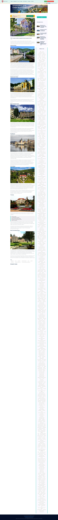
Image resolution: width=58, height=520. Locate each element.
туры (44, 62)
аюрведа (44, 421)
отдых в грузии (43, 444)
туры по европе (40, 243)
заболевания (43, 473)
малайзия (44, 60)
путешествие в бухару (41, 244)
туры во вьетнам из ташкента (41, 369)
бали (45, 72)
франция (40, 69)
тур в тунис (41, 457)
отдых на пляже (44, 185)
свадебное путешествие (40, 270)
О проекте (32, 1)
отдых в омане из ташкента (42, 467)
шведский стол (43, 225)
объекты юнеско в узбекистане (41, 484)
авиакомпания (41, 379)
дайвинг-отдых (43, 310)
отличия (45, 454)
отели (39, 80)
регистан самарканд (41, 503)
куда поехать (39, 156)
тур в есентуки (39, 386)
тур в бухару (43, 107)
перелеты (44, 429)
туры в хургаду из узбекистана (41, 282)
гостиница (45, 292)
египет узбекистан (40, 429)
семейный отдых (42, 70)
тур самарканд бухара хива (42, 280)
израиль (41, 139)
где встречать (40, 350)
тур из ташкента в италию (42, 433)
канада (43, 495)
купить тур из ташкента (40, 271)
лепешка (44, 350)
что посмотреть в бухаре (41, 205)
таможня (42, 251)
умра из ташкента (40, 301)
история (40, 137)
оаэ (42, 81)
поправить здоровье (39, 318)
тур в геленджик (39, 359)
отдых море (43, 410)
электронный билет (43, 474)
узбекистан (43, 53)
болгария (44, 214)
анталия (44, 289)
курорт (38, 79)
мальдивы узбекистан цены (42, 456)
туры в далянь (39, 328)
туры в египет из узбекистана (40, 72)
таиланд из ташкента (43, 349)
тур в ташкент (39, 136)
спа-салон (40, 108)
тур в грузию (43, 135)
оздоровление (43, 59)
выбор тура (39, 319)
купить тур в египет (42, 212)
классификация (44, 427)
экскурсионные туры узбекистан (41, 398)
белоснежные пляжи (43, 430)
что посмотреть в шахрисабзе (41, 167)
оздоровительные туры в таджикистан (41, 346)
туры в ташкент (43, 136)
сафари (39, 430)
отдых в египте (43, 196)
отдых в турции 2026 (41, 260)
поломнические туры (41, 466)
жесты (39, 483)
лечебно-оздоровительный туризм (42, 110)
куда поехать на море (40, 388)
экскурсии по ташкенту (42, 493)
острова (40, 357)
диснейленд (44, 509)
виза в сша (40, 378)
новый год (40, 89)
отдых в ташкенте (40, 367)
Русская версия (26, 516)
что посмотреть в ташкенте (42, 138)
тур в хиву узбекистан (40, 289)
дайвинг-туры (39, 300)
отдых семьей (40, 214)
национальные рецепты (41, 375)
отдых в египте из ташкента (42, 443)
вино (38, 399)
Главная (12, 1)
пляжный (45, 88)
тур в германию (40, 494)
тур (40, 81)
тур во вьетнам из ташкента (42, 320)
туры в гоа (40, 242)
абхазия (43, 357)
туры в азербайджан (41, 223)
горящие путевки (43, 505)
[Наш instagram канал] (47, 3)
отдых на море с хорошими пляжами (42, 235)
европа (44, 166)
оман (45, 309)
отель (41, 129)
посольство (44, 388)
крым (38, 434)
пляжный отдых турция (40, 454)
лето (42, 126)
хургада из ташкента (41, 308)
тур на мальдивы (39, 231)
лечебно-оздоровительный (41, 78)
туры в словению (42, 408)
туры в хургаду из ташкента (42, 327)
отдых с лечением (40, 128)
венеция (43, 378)
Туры (18, 1)
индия (41, 79)
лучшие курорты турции (41, 418)
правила (42, 157)
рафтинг (44, 494)
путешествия (43, 117)
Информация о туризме (15, 13)
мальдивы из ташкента (40, 195)
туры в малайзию (42, 203)
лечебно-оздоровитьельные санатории (42, 450)
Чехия (11, 39)
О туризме (29, 1)
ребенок (44, 128)
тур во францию (39, 185)
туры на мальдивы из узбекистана (41, 148)
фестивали (39, 349)
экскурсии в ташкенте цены (41, 309)
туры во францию (43, 145)
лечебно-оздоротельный (42, 399)
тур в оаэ (42, 175)
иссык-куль (44, 476)
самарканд (41, 339)
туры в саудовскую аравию (40, 298)
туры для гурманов (40, 427)
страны (45, 126)
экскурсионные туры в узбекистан (41, 176)
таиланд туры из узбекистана (41, 420)
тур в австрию (43, 356)
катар (44, 319)
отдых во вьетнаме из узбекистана (41, 187)
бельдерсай (43, 243)
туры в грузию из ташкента (42, 234)
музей (44, 477)
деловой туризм (40, 215)
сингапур (42, 411)
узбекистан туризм (42, 283)
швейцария (40, 117)
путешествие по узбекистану (41, 165)
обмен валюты (39, 401)
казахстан (42, 292)
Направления (15, 1)
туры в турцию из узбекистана (41, 252)
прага (45, 78)
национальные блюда (41, 61)
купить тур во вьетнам (41, 184)
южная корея (43, 321)
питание (40, 225)
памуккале (42, 337)
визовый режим (43, 156)
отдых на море (44, 79)
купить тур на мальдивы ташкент (41, 311)
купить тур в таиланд (41, 302)
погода (39, 474)
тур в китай (39, 196)
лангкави (43, 137)
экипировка (43, 419)
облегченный (39, 321)
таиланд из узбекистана (41, 402)
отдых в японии (43, 329)
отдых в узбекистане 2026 (40, 241)
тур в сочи (39, 145)
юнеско (41, 281)
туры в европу (44, 318)
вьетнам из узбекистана (42, 434)
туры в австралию (40, 477)
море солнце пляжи (43, 233)
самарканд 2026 (43, 328)
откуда (13, 15)
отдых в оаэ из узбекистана (42, 97)
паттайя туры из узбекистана (41, 465)
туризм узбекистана (41, 263)
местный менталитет (40, 509)
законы (38, 493)
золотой (39, 505)
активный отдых (41, 120)
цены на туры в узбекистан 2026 (41, 279)
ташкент (40, 107)
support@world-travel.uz (53, 3)
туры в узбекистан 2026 (41, 109)
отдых (43, 51)
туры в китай (43, 118)
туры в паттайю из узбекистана (41, 441)
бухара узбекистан (42, 358)
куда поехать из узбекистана (41, 206)
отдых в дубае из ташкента (42, 232)
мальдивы (41, 90)
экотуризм (39, 127)
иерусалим (39, 329)
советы (44, 195)
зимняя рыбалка (40, 476)
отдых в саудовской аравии (42, 348)
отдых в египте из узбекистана (41, 91)
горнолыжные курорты (40, 71)
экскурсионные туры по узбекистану (42, 158)
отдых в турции (39, 473)
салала (38, 254)
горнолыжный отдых (40, 166)
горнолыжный (40, 60)
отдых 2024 (43, 300)
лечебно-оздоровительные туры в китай (41, 508)
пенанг (40, 272)
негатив (40, 495)
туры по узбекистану (43, 127)
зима (43, 139)
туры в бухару (39, 118)
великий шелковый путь (41, 155)
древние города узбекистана (41, 385)
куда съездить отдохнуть (40, 88)
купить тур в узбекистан (40, 68)
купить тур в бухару (40, 193)
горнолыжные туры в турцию (42, 428)
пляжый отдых (41, 387)
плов (38, 433)
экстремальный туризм (41, 100)
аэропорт (43, 272)
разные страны (43, 386)
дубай (45, 298)
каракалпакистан (42, 442)
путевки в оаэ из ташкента (42, 475)
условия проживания (40, 368)
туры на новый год (44, 359)
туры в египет (41, 147)
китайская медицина (40, 261)
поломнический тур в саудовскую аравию (41, 391)
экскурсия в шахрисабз (41, 392)
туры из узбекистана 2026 (43, 254)
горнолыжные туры (43, 262)
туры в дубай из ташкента (42, 174)
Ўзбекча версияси (31, 516)
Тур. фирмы (20, 1)
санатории (42, 177)
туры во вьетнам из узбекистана (41, 119)
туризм (40, 51)
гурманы (44, 193)
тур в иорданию (40, 496)
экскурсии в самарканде (41, 409)
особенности (41, 99)
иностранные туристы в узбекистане (42, 213)
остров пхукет (44, 301)
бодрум (39, 233)
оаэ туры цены (39, 366)
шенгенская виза (43, 299)
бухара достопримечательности (41, 458)
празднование (42, 483)
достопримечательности (41, 52)
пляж (43, 62)
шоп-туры (43, 242)
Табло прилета (25, 1)
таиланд (43, 69)
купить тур (44, 71)
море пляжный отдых (41, 455)
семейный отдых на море (41, 464)
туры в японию (39, 486)
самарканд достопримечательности (42, 377)
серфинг (44, 367)
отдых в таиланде (44, 231)
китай (43, 90)
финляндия (40, 419)
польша (39, 262)
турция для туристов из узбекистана (42, 224)
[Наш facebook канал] (49, 3)
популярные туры (44, 486)
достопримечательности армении (41, 400)
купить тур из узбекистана (42, 291)
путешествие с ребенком (41, 204)
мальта (42, 319)
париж (43, 108)
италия (45, 68)
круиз (45, 241)
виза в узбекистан (40, 421)
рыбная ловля (39, 356)
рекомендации (40, 53)
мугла (44, 270)
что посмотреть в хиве (41, 98)
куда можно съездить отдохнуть (41, 116)
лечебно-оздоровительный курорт (41, 340)
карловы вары (39, 410)
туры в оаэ (42, 164)
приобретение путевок (41, 376)
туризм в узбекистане (42, 80)
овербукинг (44, 496)
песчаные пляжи (39, 62)
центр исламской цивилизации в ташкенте (41, 432)
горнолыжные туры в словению (41, 502)
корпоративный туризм (41, 485)
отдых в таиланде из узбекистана (41, 253)
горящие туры (41, 290)
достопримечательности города (41, 222)
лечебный (38, 292)
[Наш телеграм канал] (48, 3)
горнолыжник (39, 444)
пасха (42, 366)
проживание (41, 186)
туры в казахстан (39, 126)
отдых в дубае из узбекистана (41, 216)
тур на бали (43, 89)
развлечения (41, 347)
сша (44, 261)
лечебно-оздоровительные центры (42, 194)
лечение (40, 59)
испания (45, 271)
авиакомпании (43, 401)
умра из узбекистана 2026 (42, 338)
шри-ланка (44, 368)
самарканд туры (41, 330)
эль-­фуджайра (39, 310)
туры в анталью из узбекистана (41, 504)
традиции (45, 366)
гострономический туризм (42, 146)
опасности (39, 299)
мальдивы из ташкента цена (42, 273)
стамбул (40, 135)
